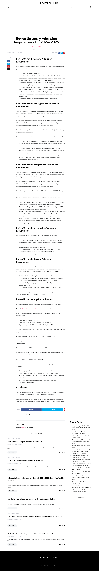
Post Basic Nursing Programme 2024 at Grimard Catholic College (31, 499)
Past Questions (44, 7)
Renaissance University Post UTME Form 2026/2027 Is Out (81, 472)
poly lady (11, 52)
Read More (11, 452)
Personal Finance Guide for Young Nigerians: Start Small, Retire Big (80, 456)
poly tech (11, 483)
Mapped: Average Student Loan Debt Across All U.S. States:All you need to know (81, 427)
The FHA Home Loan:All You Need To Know (81, 446)
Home (28, 7)
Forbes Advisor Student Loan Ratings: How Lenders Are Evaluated (81, 460)
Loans (70, 7)
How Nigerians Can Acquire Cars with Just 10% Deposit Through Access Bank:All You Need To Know (81, 451)
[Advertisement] (43, 19)
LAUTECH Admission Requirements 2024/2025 (25, 460)
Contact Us (48, 562)
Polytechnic (49, 3)
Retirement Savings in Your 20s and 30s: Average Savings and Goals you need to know (81, 441)
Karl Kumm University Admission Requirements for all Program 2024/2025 (34, 516)
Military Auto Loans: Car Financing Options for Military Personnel (80, 490)
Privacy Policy (56, 562)
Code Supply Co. (55, 565)
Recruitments (62, 7)
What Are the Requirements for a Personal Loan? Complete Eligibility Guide (81, 464)
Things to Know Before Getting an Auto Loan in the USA (81, 482)
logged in (23, 427)
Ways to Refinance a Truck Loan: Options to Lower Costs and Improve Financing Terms (81, 477)
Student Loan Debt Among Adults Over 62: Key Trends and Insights (81, 432)
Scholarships (53, 7)
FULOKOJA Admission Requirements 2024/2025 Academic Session (32, 534)
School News (35, 7)
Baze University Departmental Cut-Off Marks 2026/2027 (81, 468)
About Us (41, 562)
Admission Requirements (36, 35)
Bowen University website (29, 308)
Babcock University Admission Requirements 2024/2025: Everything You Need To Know (36, 479)
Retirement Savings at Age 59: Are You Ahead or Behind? (81, 436)
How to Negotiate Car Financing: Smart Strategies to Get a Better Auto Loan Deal (81, 486)
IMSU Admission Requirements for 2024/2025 (24, 441)
